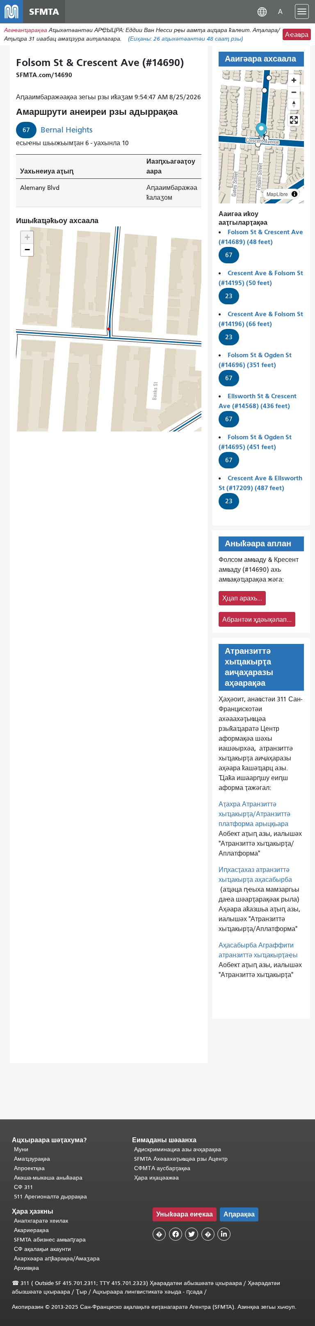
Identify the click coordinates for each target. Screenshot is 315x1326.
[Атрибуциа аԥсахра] (294, 194)
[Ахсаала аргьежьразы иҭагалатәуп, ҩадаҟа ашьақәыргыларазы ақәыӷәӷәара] (294, 104)
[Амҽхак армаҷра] (294, 92)
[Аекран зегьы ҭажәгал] (294, 120)
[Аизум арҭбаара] (294, 80)
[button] (262, 11)
